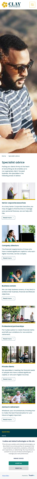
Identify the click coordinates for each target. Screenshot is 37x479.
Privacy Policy (5, 475)
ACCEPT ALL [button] (18, 463)
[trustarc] (31, 474)
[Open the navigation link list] (32, 5)
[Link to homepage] (15, 5)
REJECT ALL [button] (18, 468)
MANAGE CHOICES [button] (19, 458)
